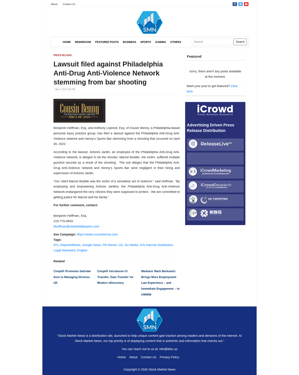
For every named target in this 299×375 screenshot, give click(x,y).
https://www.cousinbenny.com (97, 234)
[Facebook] (234, 4)
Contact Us (69, 4)
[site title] (149, 319)
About (54, 4)
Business (129, 42)
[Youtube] (246, 4)
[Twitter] (240, 4)
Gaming (160, 42)
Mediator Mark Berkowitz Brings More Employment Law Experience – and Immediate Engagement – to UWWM (160, 283)
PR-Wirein (110, 245)
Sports (145, 42)
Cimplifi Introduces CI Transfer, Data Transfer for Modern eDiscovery (115, 277)
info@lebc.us (168, 349)
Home (67, 42)
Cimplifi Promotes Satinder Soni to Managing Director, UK (72, 277)
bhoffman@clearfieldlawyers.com (76, 226)
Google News (91, 245)
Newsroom (83, 42)
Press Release (62, 55)
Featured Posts (107, 42)
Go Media (131, 245)
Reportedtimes (70, 245)
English (82, 250)
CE (121, 245)
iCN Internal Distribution (156, 245)
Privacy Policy (169, 357)
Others (175, 42)
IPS (55, 245)
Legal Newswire (64, 250)
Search (240, 41)
